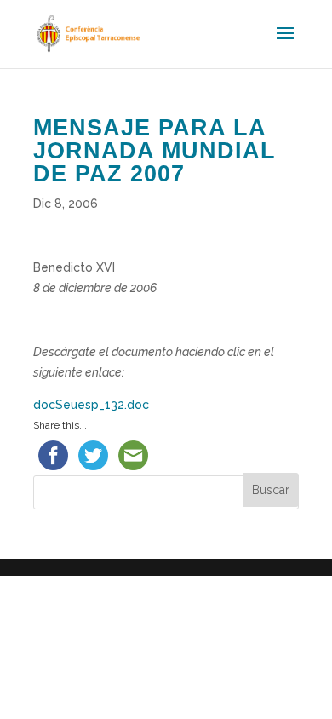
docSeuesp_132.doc (91, 404)
